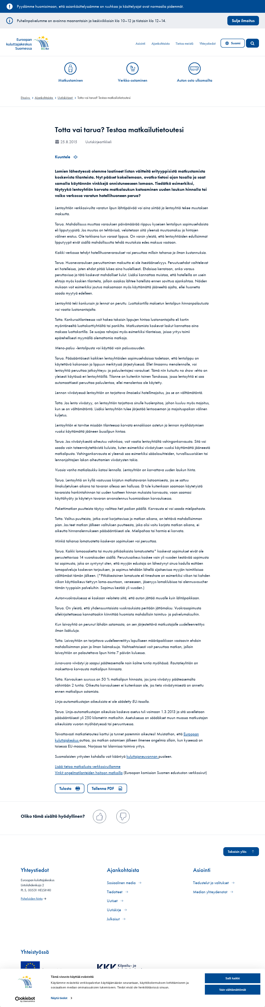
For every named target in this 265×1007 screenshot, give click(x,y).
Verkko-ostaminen (132, 80)
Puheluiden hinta (31, 899)
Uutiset (113, 900)
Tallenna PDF (103, 788)
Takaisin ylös (237, 851)
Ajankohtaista (161, 43)
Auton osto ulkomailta (194, 80)
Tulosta (65, 788)
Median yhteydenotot (210, 891)
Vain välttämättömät (232, 989)
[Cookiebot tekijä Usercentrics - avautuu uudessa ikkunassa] (25, 999)
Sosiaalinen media (122, 882)
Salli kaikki (232, 978)
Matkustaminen (70, 80)
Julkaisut (114, 918)
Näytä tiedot (59, 998)
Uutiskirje (114, 909)
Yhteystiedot (207, 43)
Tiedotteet (115, 891)
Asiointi (140, 43)
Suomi (233, 44)
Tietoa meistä (184, 43)
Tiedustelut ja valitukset (211, 882)
